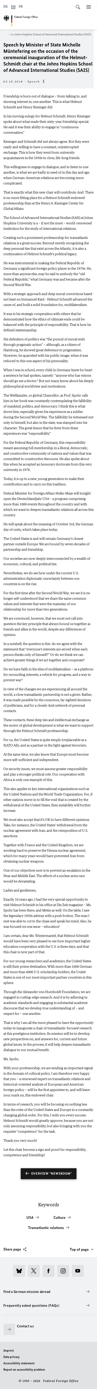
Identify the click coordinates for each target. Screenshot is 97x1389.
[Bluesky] (20, 1271)
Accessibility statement (19, 1363)
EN (13, 6)
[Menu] (89, 7)
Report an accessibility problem (24, 1370)
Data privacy (11, 1357)
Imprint (8, 1351)
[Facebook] (50, 1271)
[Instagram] (64, 1271)
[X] (35, 1271)
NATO (8, 745)
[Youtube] (79, 1271)
